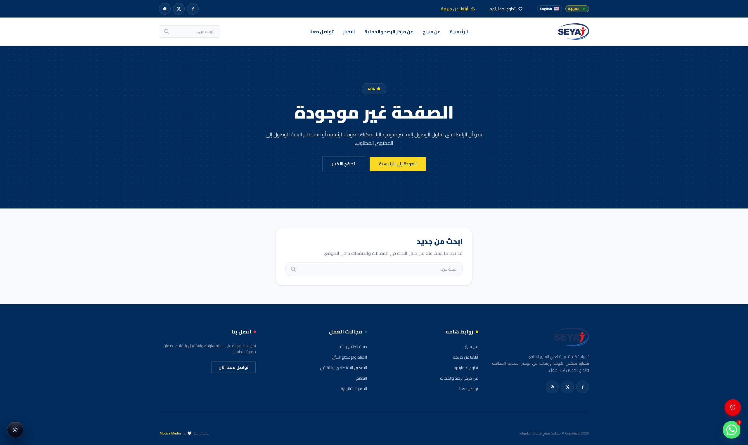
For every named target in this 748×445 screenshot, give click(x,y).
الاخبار (349, 31)
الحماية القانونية (354, 389)
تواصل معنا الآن (233, 367)
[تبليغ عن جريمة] (733, 407)
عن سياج (431, 31)
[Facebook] (193, 9)
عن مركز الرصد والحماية (388, 31)
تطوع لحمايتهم (465, 368)
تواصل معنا (321, 31)
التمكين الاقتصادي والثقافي (343, 368)
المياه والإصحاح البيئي (349, 357)
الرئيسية (459, 31)
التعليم (361, 378)
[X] (179, 9)
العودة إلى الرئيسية (398, 164)
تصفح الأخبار (343, 164)
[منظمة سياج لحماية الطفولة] (573, 31)
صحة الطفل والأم (352, 347)
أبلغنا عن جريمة (465, 357)
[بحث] (167, 31)
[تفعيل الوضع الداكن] (15, 430)
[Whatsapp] (165, 9)
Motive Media (170, 433)
